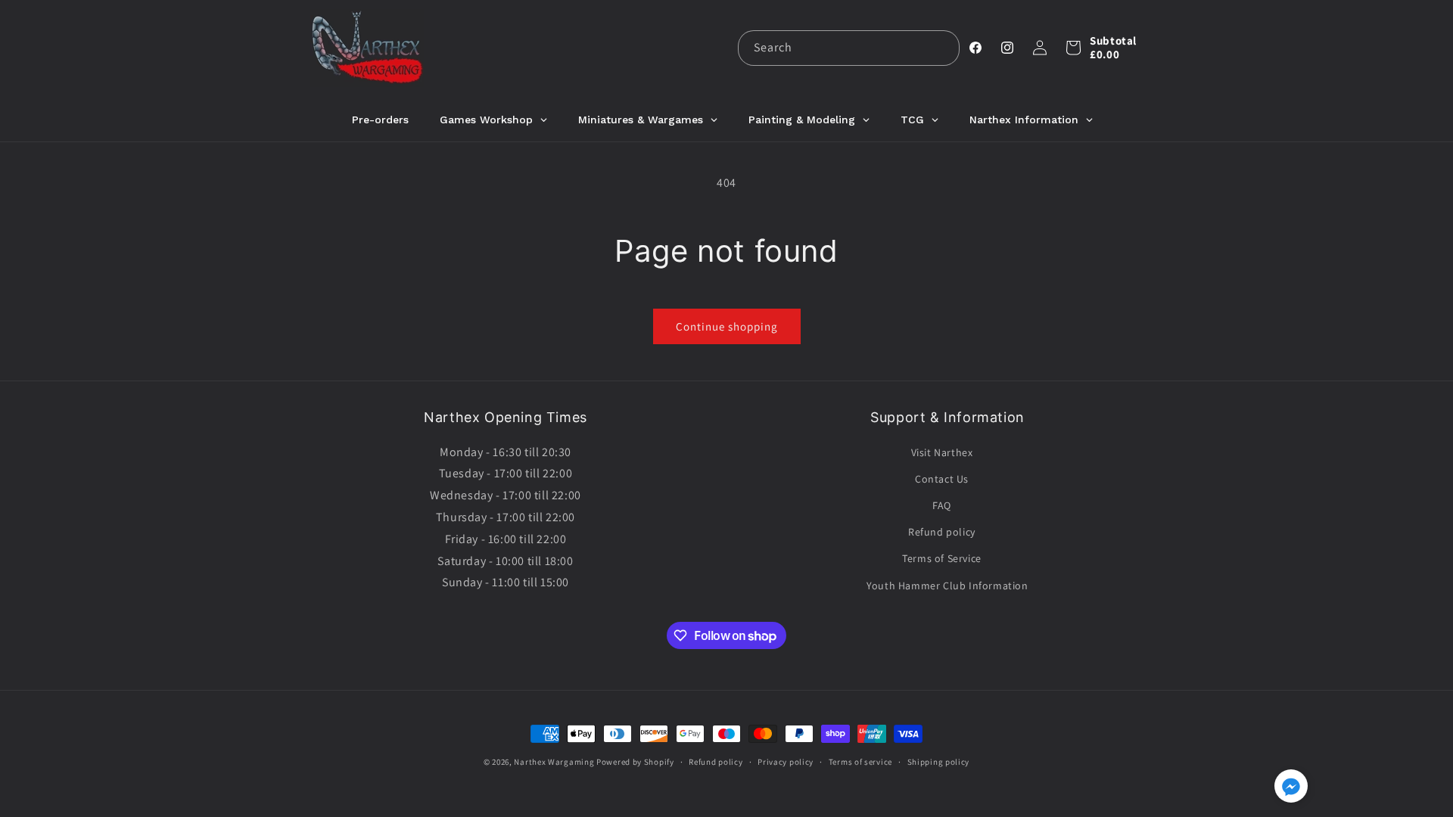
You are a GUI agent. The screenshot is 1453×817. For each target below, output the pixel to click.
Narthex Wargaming (554, 761)
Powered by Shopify (635, 761)
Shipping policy (938, 761)
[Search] (942, 47)
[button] (1073, 47)
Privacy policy (786, 761)
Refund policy (941, 532)
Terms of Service (942, 558)
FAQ (941, 505)
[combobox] (849, 48)
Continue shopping (727, 326)
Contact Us (942, 479)
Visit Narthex (942, 452)
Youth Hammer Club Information (947, 585)
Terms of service (860, 761)
